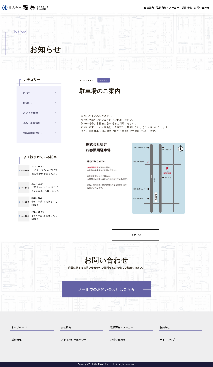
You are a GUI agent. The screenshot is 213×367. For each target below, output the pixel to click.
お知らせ (165, 327)
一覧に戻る (135, 235)
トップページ (19, 327)
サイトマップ (167, 339)
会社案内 (149, 7)
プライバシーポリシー (74, 339)
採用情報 (187, 7)
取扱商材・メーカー (167, 7)
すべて (26, 93)
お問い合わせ (201, 7)
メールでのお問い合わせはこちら (106, 289)
